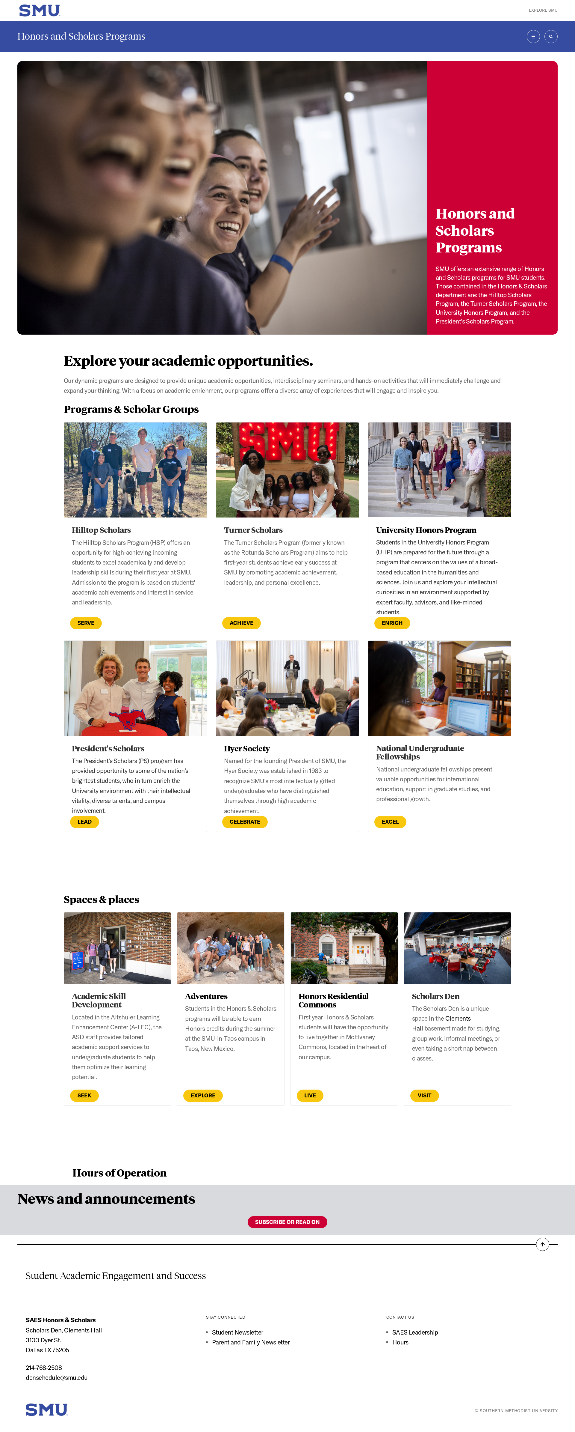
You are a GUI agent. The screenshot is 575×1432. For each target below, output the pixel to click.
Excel (390, 821)
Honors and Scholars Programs (81, 36)
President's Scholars (108, 748)
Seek (84, 1095)
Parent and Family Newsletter (251, 1342)
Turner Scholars (253, 529)
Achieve (241, 622)
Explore (203, 1095)
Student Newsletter (237, 1332)
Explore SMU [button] (543, 10)
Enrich (392, 622)
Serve (86, 622)
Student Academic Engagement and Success (116, 1276)
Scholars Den (436, 996)
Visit (425, 1095)
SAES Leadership (415, 1332)
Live (310, 1095)
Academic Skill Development (99, 1000)
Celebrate (245, 821)
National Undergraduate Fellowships (420, 752)
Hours (400, 1342)
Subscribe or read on (287, 1222)
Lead (85, 821)
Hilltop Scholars (101, 529)
